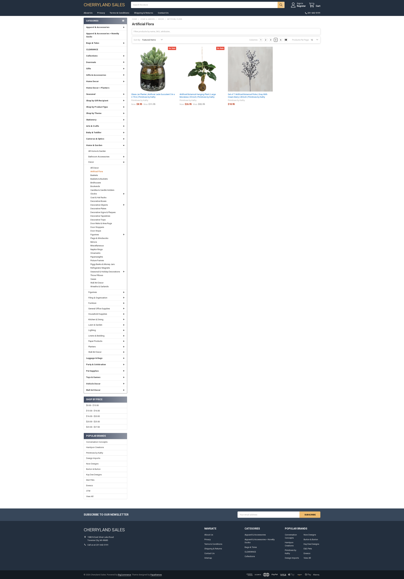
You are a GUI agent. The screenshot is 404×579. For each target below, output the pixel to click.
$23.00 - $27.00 (93, 427)
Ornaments (95, 253)
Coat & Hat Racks (98, 197)
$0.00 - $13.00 (92, 405)
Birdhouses (95, 182)
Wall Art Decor (97, 283)
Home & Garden (94, 145)
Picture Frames (97, 260)
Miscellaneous (97, 245)
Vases (93, 279)
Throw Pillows (96, 275)
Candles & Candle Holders (102, 190)
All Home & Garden (97, 151)
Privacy (101, 13)
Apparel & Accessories (97, 27)
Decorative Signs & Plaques (103, 212)
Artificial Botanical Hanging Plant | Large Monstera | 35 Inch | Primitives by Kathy (198, 95)
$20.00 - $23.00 (93, 421)
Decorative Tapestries (100, 216)
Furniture (92, 303)
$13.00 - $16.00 (93, 411)
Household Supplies (97, 314)
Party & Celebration (96, 364)
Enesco (89, 485)
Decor (91, 162)
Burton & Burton (93, 469)
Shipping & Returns (143, 13)
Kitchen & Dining (95, 319)
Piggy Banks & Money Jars (102, 264)
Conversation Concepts (96, 442)
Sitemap (208, 558)
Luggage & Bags (94, 358)
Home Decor (92, 81)
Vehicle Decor (93, 384)
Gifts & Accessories (96, 75)
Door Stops (95, 231)
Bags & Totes (92, 43)
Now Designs (92, 464)
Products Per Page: (300, 40)
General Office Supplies (99, 308)
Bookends (95, 186)
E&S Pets (90, 480)
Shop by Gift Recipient (97, 100)
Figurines (94, 234)
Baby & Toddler (93, 132)
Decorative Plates (98, 208)
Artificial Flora (96, 171)
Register (301, 6)
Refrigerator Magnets (100, 268)
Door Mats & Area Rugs (101, 223)
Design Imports (93, 458)
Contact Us (163, 13)
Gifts (88, 68)
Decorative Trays (98, 220)
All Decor (94, 168)
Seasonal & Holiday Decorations (105, 271)
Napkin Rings (96, 249)
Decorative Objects (99, 205)
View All (89, 496)
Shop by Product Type (97, 107)
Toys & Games (93, 377)
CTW (88, 491)
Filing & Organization (97, 298)
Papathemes (156, 574)
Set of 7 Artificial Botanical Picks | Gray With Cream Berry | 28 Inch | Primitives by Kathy (247, 95)
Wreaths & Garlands (99, 286)
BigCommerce (124, 574)
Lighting (92, 330)
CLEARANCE (92, 49)
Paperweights (96, 257)
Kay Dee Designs (94, 474)
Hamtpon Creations (95, 447)
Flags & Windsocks (99, 238)
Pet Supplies (92, 371)
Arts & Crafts (92, 126)
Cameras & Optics (95, 139)
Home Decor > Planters (97, 88)
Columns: (253, 40)
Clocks (93, 194)
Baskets (94, 175)
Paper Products (95, 341)
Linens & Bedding (96, 336)
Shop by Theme (93, 113)
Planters (92, 346)
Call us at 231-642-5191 (97, 545)
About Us (88, 13)
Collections (92, 56)
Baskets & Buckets (99, 179)
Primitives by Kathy (94, 453)
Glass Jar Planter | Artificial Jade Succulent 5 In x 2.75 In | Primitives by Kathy (153, 95)
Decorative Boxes (98, 201)
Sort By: (137, 40)
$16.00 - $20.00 (93, 416)
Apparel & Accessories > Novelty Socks (102, 35)
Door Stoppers (97, 227)
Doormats (91, 62)
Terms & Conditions (119, 13)
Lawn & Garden (95, 325)
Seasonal (90, 94)
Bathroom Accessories (98, 156)
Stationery (91, 120)
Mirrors (93, 242)
